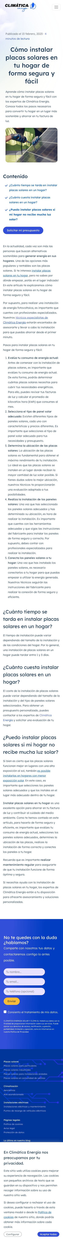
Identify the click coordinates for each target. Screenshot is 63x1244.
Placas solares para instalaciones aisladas (25, 1074)
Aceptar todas (48, 1234)
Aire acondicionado (14, 1094)
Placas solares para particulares (20, 1065)
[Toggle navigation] (56, 7)
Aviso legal (9, 1128)
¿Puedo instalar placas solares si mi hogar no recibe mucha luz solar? (32, 214)
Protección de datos (14, 1132)
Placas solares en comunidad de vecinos (24, 1078)
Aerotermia (9, 1090)
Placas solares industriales (17, 1069)
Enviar (11, 1001)
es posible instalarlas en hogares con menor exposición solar (26, 775)
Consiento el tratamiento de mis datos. (33, 1012)
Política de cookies (13, 1124)
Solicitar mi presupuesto (23, 230)
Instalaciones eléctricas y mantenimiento (25, 1106)
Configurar (12, 1234)
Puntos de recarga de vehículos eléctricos (25, 1110)
